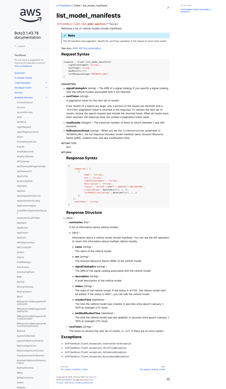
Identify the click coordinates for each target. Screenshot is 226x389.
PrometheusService (26, 141)
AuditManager (24, 262)
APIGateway (23, 161)
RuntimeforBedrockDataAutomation (31, 361)
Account (21, 107)
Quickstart (19, 73)
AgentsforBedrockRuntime (30, 340)
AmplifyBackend (25, 151)
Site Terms (69, 382)
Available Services (23, 97)
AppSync (21, 237)
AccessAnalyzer (25, 102)
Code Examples (22, 82)
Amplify (20, 146)
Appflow (21, 191)
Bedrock (21, 331)
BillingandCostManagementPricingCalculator (31, 317)
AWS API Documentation (87, 48)
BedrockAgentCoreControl (30, 350)
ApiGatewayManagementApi (31, 166)
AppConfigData (24, 181)
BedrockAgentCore (26, 345)
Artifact (20, 252)
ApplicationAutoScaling (28, 200)
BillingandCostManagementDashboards (31, 302)
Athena (20, 257)
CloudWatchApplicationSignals (31, 211)
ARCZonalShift (24, 247)
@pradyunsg (81, 380)
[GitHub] (168, 380)
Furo (91, 380)
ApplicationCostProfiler (28, 218)
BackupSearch (24, 291)
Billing (20, 372)
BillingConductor (25, 377)
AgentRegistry (24, 127)
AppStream (22, 232)
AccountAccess (24, 112)
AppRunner (22, 227)
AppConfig (22, 176)
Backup (21, 281)
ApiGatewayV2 (24, 171)
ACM (19, 117)
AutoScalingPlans (25, 272)
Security (18, 92)
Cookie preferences (84, 382)
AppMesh (21, 222)
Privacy (59, 382)
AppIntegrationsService (29, 195)
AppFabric (22, 186)
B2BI (19, 277)
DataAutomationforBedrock (30, 355)
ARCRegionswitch (26, 242)
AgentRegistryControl (27, 132)
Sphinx (69, 380)
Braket (20, 382)
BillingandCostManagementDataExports (31, 310)
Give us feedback (23, 66)
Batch (20, 296)
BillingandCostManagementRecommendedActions (31, 324)
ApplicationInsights (26, 205)
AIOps (20, 136)
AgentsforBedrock (26, 335)
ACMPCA (21, 122)
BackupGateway (25, 286)
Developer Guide (22, 87)
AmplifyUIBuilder (25, 156)
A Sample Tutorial (23, 77)
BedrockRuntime (25, 367)
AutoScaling (23, 267)
